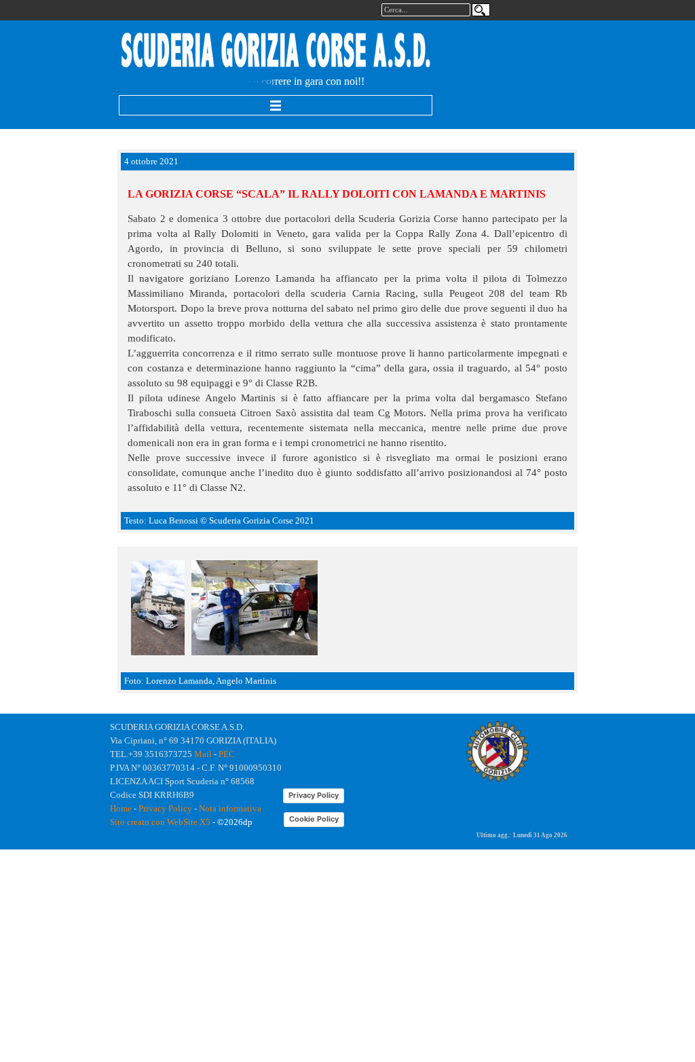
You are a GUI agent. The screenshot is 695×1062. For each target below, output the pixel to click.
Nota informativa (230, 808)
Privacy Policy (165, 808)
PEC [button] (227, 754)
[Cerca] (481, 9)
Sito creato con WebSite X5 (160, 822)
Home (121, 808)
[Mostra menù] (275, 105)
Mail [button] (203, 754)
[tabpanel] (276, 51)
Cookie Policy (314, 819)
